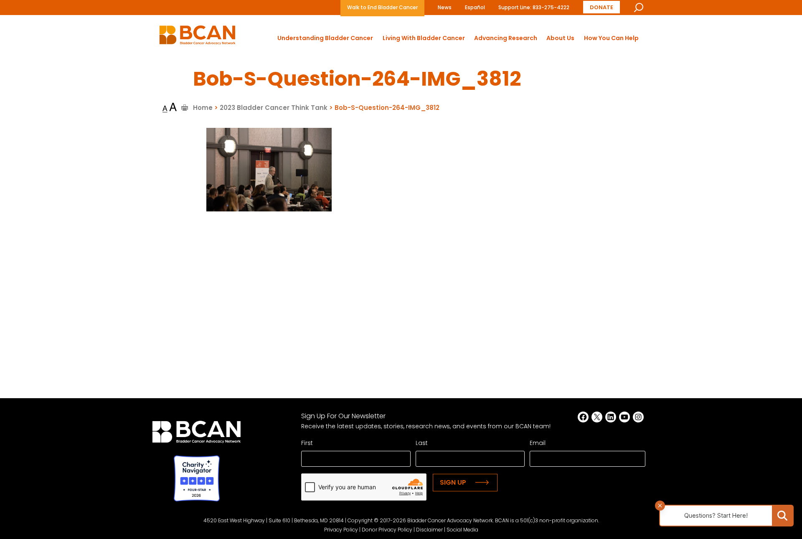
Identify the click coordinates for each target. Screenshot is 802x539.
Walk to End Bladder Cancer (382, 7)
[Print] (184, 107)
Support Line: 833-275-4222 (533, 7)
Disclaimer (429, 529)
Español (475, 7)
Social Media (462, 529)
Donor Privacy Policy (387, 529)
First (307, 443)
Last (422, 443)
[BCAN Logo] (196, 434)
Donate (601, 7)
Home (203, 107)
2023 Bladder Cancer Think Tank (273, 107)
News (445, 7)
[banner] (197, 37)
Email (538, 443)
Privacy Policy (341, 529)
